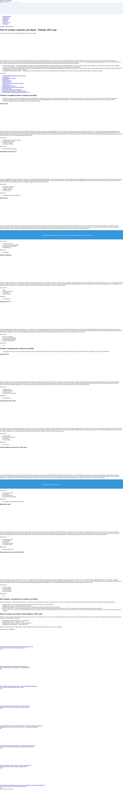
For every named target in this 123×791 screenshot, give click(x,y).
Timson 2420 (6, 77)
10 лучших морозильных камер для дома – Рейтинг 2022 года (15, 706)
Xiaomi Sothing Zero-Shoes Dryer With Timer (13, 87)
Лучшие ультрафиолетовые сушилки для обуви (14, 75)
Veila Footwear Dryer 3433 (9, 86)
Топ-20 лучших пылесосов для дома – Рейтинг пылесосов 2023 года (16, 646)
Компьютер (5, 20)
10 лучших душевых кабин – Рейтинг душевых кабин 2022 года (15, 765)
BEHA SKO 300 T (7, 88)
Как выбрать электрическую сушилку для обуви (14, 91)
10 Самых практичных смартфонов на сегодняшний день (14, 666)
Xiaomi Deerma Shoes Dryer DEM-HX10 (12, 89)
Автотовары (6, 18)
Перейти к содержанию (5, 0)
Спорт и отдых (6, 22)
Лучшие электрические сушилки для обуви (13, 83)
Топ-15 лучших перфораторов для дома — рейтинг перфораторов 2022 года (18, 686)
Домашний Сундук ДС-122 (9, 78)
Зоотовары (5, 24)
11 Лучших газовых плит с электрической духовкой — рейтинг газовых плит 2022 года (21, 725)
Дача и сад (5, 21)
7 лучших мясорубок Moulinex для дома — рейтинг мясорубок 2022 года (17, 745)
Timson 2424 (6, 79)
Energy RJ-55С (6, 84)
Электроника (6, 17)
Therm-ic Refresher (7, 80)
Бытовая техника (7, 16)
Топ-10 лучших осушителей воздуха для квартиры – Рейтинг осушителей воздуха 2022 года (22, 785)
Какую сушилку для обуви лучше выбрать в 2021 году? (16, 92)
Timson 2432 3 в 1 (7, 82)
